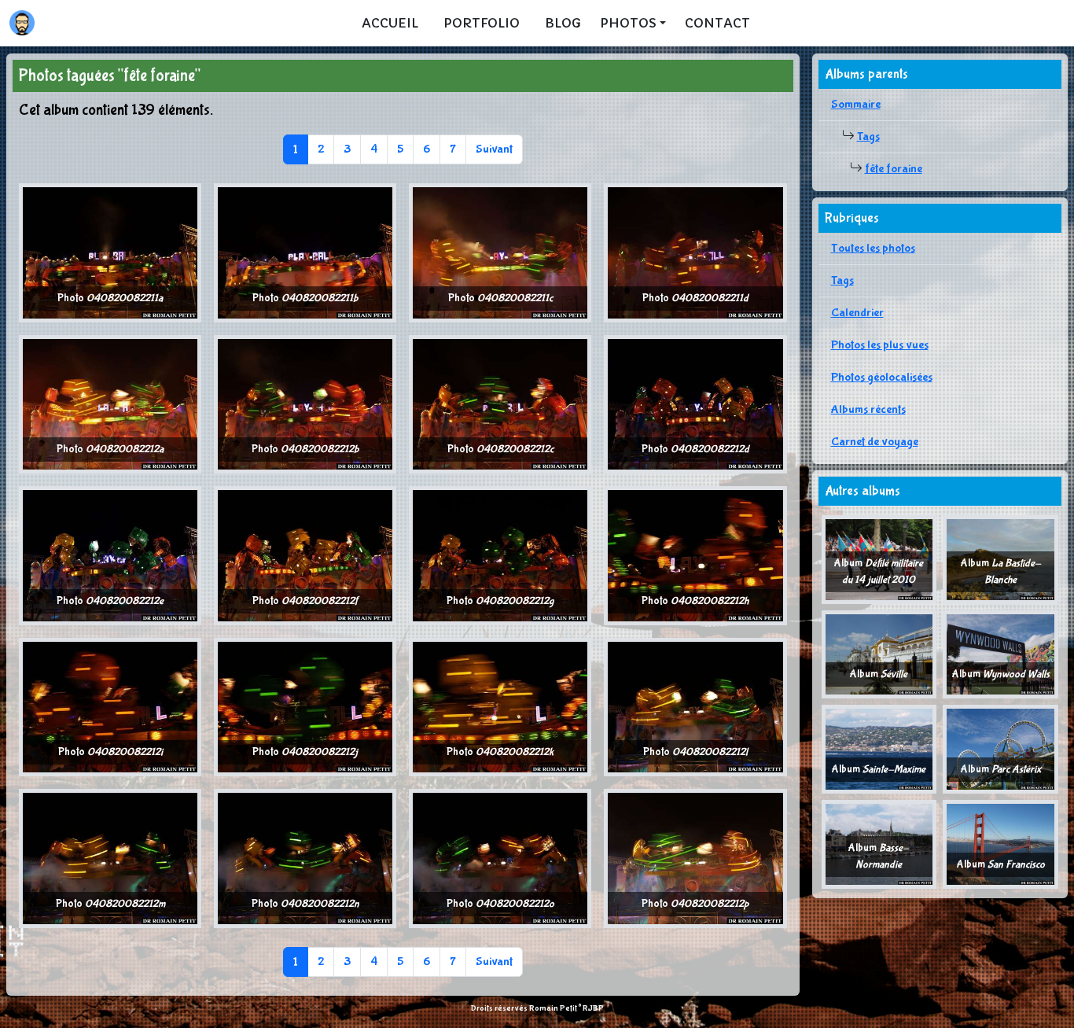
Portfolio (481, 23)
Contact (717, 23)
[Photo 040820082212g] (500, 554)
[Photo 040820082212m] (110, 857)
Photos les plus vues (880, 344)
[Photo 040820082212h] (695, 554)
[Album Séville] (879, 653)
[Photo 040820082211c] (500, 252)
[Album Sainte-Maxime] (879, 748)
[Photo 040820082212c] (500, 403)
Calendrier (857, 312)
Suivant (494, 149)
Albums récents (868, 409)
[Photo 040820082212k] (500, 705)
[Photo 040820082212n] (305, 857)
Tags (868, 136)
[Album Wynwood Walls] (1000, 653)
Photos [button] (628, 23)
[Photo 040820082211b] (305, 252)
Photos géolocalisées (881, 377)
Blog (563, 23)
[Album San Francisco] (1000, 843)
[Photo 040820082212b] (305, 403)
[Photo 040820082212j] (305, 705)
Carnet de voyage (874, 441)
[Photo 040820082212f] (305, 554)
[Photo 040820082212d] (695, 403)
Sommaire (856, 104)
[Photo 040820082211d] (695, 252)
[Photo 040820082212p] (695, 857)
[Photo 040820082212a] (110, 403)
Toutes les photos (873, 248)
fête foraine (893, 168)
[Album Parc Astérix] (1000, 748)
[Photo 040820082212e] (110, 554)
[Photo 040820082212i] (110, 705)
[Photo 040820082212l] (695, 705)
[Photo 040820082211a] (110, 252)
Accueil (390, 23)
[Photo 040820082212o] (500, 857)
